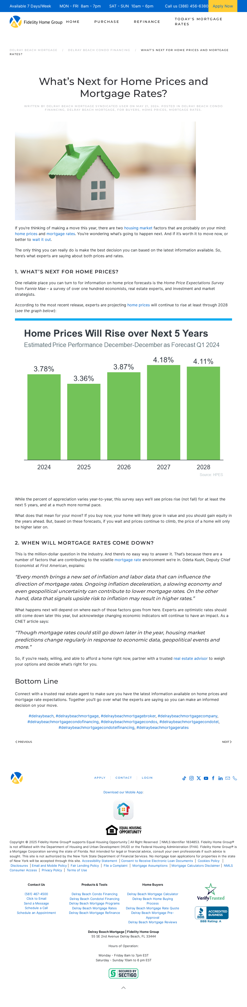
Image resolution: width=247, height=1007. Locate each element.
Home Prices (154, 109)
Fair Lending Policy (85, 865)
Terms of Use (77, 870)
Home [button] (73, 21)
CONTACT (124, 777)
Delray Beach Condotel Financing (94, 899)
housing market (138, 227)
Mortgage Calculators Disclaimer (196, 865)
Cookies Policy (209, 861)
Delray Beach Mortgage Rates (94, 908)
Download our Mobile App (123, 792)
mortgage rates (61, 233)
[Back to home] (36, 21)
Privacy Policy (52, 870)
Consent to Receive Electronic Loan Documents (157, 861)
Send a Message (36, 903)
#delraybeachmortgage (77, 715)
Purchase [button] (106, 21)
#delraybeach (41, 715)
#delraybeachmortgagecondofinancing (63, 721)
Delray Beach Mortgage (91, 109)
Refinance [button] (147, 21)
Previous (25, 742)
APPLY (100, 777)
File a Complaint (116, 865)
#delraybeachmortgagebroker (128, 715)
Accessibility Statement (99, 861)
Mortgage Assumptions (150, 865)
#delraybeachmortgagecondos (129, 721)
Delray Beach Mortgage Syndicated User (88, 106)
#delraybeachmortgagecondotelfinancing (96, 727)
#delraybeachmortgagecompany (187, 715)
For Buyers (128, 109)
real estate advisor (191, 658)
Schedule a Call (36, 908)
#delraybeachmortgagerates (163, 727)
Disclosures (19, 865)
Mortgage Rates (185, 109)
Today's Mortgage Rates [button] (199, 21)
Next (225, 742)
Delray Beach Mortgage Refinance (94, 913)
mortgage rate (128, 559)
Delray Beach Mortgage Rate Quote (152, 908)
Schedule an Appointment (36, 913)
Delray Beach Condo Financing (94, 894)
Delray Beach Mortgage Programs (94, 903)
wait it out (41, 239)
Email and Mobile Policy (49, 865)
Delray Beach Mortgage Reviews (152, 922)
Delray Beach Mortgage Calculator (152, 894)
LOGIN (147, 777)
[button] (123, 987)
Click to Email (36, 898)
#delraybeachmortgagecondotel (189, 721)
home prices (26, 233)
